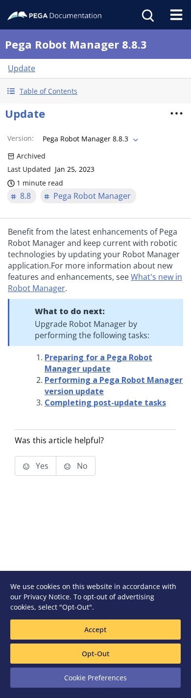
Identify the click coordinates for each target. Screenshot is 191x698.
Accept (95, 629)
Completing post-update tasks (105, 402)
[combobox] (89, 139)
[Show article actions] (177, 113)
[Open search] (147, 14)
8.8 (25, 195)
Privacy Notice (47, 596)
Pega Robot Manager (92, 195)
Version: (20, 138)
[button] (95, 91)
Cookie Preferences (95, 677)
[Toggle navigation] (176, 14)
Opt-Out (96, 653)
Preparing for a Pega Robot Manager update (98, 363)
